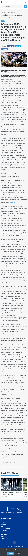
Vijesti (2, 522)
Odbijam (18, 553)
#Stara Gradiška (13, 467)
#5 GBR (20, 467)
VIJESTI (12, 12)
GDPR (23, 546)
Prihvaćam (10, 553)
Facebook (11, 46)
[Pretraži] (25, 6)
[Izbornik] (25, 2)
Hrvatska (3, 524)
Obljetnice (4, 530)
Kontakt (3, 536)
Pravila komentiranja (8, 546)
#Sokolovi (4, 467)
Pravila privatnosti (17, 546)
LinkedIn (4, 49)
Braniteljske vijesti (6, 528)
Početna (3, 12)
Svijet (2, 526)
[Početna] (12, 2)
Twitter (18, 46)
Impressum (4, 538)
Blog (8, 12)
